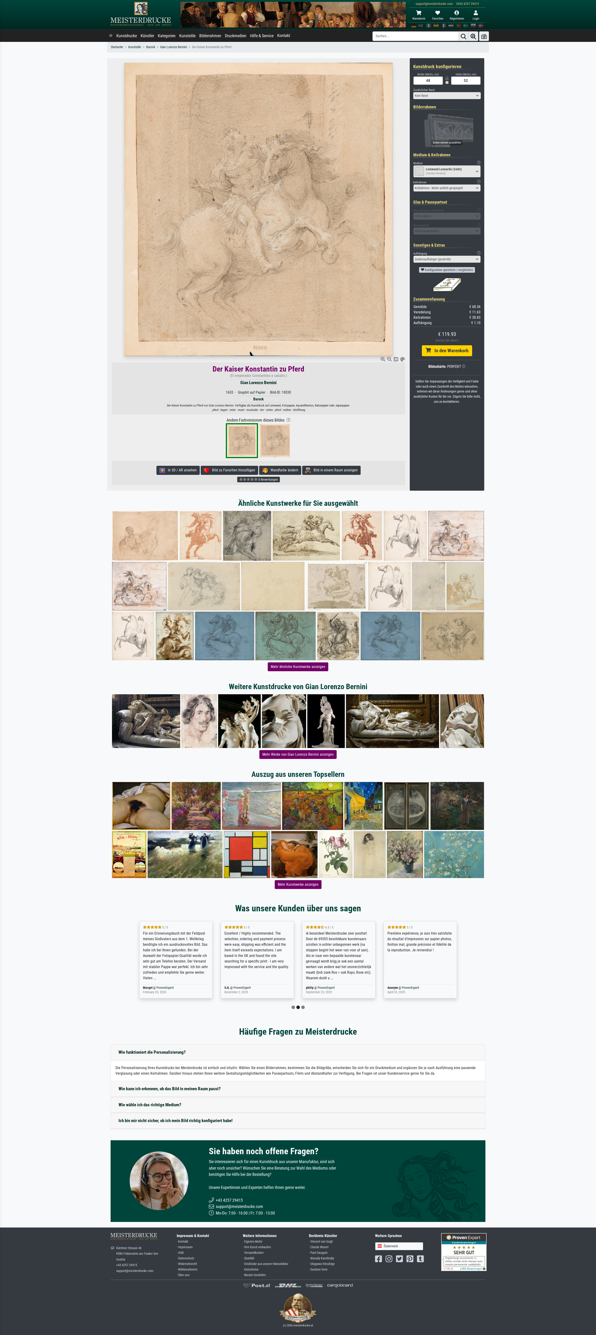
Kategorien (167, 36)
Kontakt (283, 35)
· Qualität (248, 1258)
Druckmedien (235, 36)
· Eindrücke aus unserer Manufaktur (265, 1264)
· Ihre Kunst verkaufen (257, 1247)
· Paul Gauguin (318, 1253)
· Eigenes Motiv (252, 1242)
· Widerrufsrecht (187, 1264)
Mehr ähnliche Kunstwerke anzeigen (298, 666)
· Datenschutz (185, 1258)
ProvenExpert (159, 988)
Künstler (147, 36)
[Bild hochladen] (484, 36)
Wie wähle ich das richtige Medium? (150, 1104)
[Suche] (463, 36)
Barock (150, 47)
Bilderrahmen (210, 36)
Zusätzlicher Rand (423, 90)
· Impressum (185, 1247)
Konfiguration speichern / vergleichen (448, 270)
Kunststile (187, 36)
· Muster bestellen (254, 1275)
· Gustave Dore (318, 1269)
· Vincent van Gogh (321, 1242)
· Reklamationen (187, 1269)
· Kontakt (182, 1242)
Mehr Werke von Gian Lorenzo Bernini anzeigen (298, 754)
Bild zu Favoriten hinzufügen (232, 470)
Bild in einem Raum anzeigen (334, 470)
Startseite (117, 47)
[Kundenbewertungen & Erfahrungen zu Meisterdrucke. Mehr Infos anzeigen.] (464, 1251)
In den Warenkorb (449, 350)
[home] (111, 35)
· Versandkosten (253, 1253)
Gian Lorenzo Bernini (173, 47)
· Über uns (183, 1275)
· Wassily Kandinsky (321, 1258)
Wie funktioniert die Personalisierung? (152, 1052)
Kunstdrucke (126, 36)
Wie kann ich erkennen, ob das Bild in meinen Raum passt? (170, 1088)
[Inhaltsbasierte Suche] (473, 36)
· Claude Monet (318, 1247)
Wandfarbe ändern (283, 470)
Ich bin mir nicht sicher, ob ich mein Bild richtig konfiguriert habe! (176, 1120)
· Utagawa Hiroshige (322, 1264)
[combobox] (447, 95)
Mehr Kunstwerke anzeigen (298, 884)
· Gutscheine (251, 1269)
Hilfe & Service (262, 36)
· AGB (180, 1253)
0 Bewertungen (268, 479)
